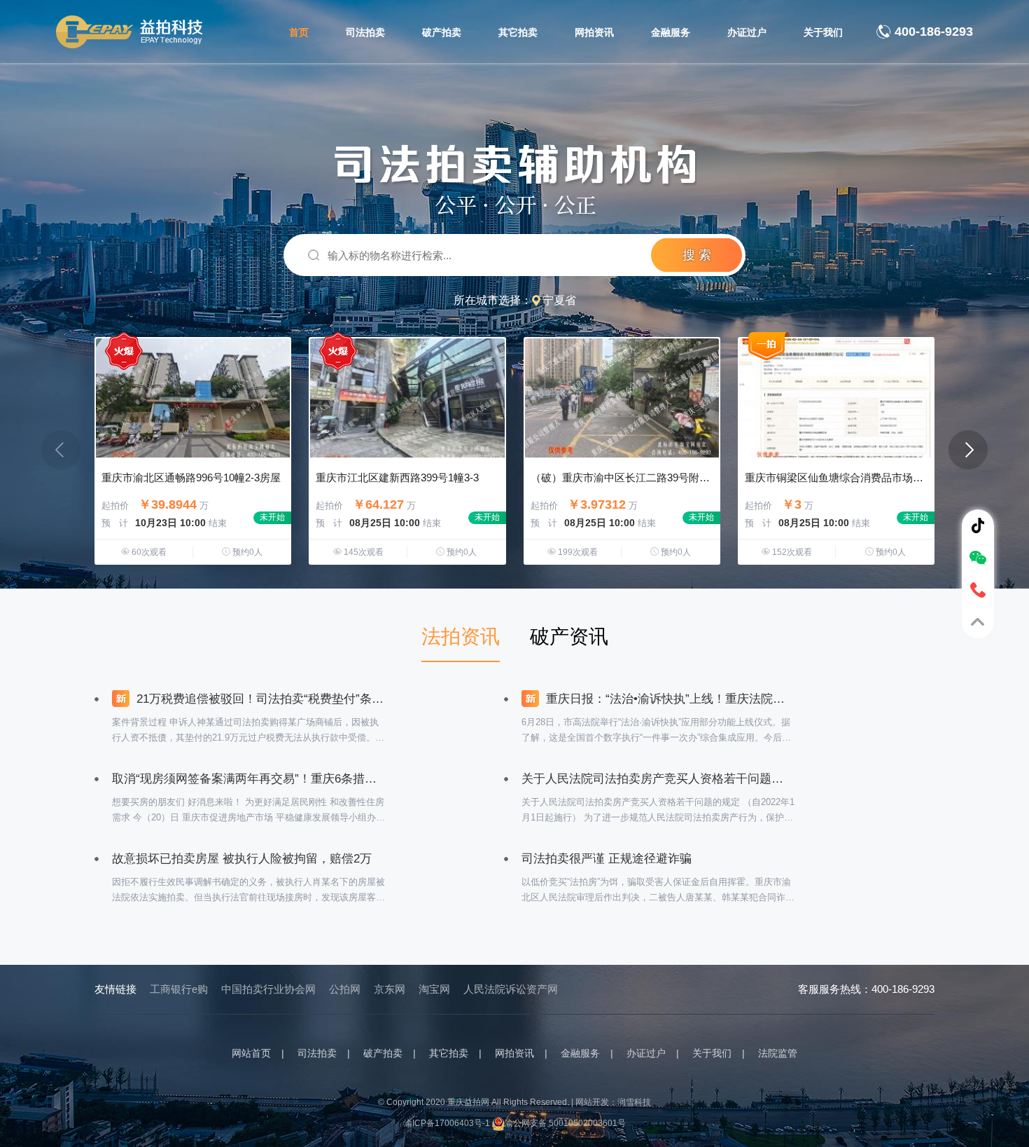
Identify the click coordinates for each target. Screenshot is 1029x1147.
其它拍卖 (518, 32)
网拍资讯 (594, 32)
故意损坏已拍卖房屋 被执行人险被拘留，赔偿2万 (242, 858)
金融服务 (670, 32)
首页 (299, 32)
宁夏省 (559, 300)
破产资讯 (569, 636)
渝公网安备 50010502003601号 (565, 1123)
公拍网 (344, 989)
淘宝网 (434, 989)
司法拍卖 (365, 32)
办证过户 (746, 32)
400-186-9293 (934, 32)
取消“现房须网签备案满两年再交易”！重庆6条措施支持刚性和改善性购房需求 (248, 778)
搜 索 (696, 255)
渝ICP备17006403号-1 (447, 1123)
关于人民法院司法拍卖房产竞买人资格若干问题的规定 (658, 778)
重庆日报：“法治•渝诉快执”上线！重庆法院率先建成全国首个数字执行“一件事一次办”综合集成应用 (668, 699)
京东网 (389, 989)
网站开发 (592, 1102)
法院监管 (777, 1053)
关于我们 (823, 32)
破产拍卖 (441, 32)
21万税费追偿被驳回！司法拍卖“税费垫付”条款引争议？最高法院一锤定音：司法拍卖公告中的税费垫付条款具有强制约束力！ (259, 699)
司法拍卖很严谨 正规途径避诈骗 (607, 858)
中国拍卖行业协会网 (268, 989)
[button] (968, 449)
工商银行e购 (179, 989)
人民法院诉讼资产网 (510, 989)
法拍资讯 (460, 636)
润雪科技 (634, 1102)
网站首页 (251, 1053)
